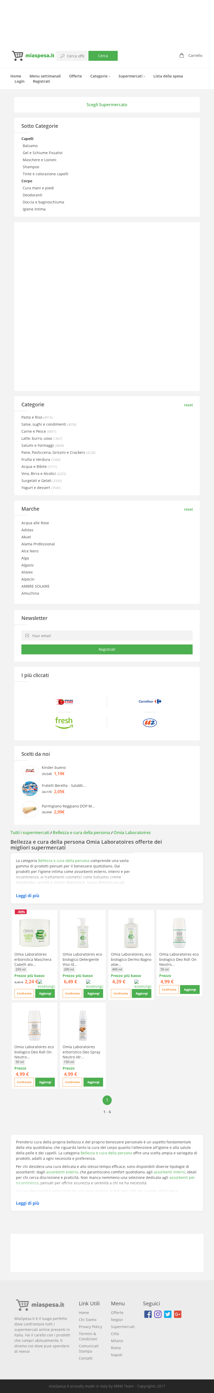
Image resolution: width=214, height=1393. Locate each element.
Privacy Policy (90, 1326)
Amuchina (30, 593)
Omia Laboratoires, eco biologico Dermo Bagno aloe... (131, 959)
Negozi (117, 1319)
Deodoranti (33, 194)
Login (20, 81)
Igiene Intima (35, 209)
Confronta (24, 993)
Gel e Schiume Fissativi (43, 152)
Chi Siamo (87, 1319)
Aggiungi (45, 993)
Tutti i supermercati (30, 832)
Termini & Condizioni (88, 1336)
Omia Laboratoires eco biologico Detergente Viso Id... (82, 959)
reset (188, 404)
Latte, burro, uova (37, 438)
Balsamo (31, 145)
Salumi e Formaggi (38, 445)
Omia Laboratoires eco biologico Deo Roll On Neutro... (179, 959)
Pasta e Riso (32, 417)
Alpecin (27, 579)
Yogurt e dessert (36, 487)
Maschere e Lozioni (40, 159)
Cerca (103, 55)
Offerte (75, 76)
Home (15, 76)
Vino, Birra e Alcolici (39, 473)
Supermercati (131, 76)
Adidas (27, 529)
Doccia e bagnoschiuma (44, 202)
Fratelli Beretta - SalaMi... (64, 785)
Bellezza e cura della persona (81, 832)
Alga (25, 558)
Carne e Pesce (34, 431)
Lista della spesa (168, 76)
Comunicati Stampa (89, 1348)
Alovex (27, 572)
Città (115, 1333)
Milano (117, 1340)
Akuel (26, 536)
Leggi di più (27, 895)
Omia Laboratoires (132, 832)
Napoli (116, 1354)
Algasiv (27, 565)
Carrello (195, 55)
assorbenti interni (169, 1171)
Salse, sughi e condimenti (44, 424)
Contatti (86, 1358)
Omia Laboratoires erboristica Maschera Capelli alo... (32, 959)
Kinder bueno (54, 767)
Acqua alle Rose (35, 522)
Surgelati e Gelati (36, 480)
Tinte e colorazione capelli (46, 173)
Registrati (41, 81)
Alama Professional (38, 543)
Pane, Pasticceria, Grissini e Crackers (53, 452)
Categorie (99, 76)
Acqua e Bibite (34, 466)
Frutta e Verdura (36, 459)
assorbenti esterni (62, 1171)
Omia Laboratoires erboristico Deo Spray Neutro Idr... (81, 1051)
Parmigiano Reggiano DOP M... (68, 806)
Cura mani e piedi (39, 187)
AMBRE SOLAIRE (35, 586)
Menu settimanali (45, 76)
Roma (116, 1347)
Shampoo (31, 166)
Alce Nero (29, 550)
